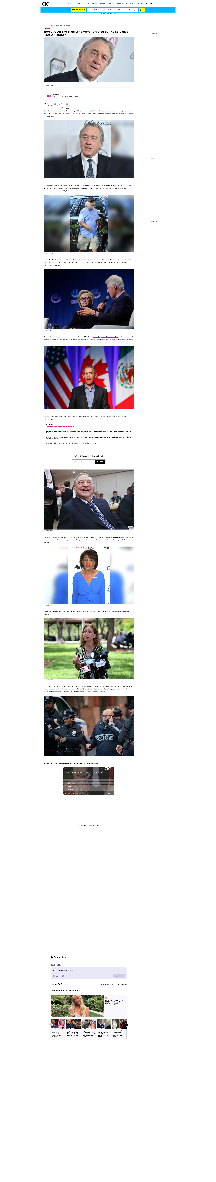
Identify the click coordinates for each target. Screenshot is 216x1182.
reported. (47, 614)
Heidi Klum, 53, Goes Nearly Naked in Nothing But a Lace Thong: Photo (71, 443)
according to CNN (99, 262)
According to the (99, 337)
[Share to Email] (68, 104)
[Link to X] (155, 3)
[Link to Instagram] (151, 3)
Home (46, 25)
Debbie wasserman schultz (62, 25)
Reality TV (72, 3)
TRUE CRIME (119, 3)
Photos (51, 25)
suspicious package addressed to (79, 111)
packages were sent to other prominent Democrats (104, 114)
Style (87, 3)
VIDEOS (110, 3)
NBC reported (55, 265)
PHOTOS (102, 3)
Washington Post (112, 337)
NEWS (80, 3)
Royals (94, 3)
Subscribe (139, 3)
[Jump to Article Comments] (45, 104)
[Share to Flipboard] (62, 104)
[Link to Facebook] (146, 3)
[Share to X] (56, 104)
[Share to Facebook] (50, 104)
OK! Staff (56, 94)
